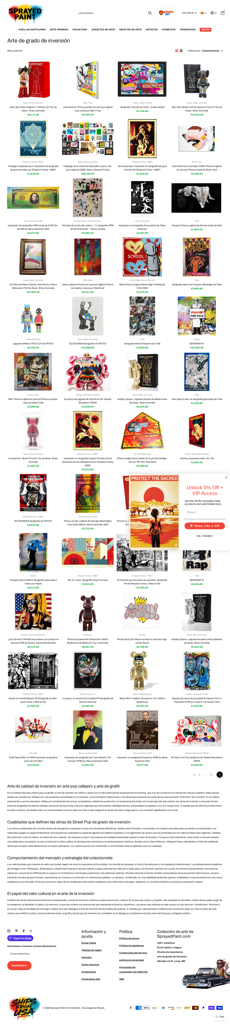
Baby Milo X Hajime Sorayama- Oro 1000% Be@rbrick (142, 700)
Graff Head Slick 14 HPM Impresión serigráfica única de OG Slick (33, 759)
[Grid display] (176, 50)
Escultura (80, 29)
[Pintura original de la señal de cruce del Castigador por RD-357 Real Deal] (142, 430)
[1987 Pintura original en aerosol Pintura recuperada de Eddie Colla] (33, 371)
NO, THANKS (205, 536)
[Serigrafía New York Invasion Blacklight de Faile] (197, 256)
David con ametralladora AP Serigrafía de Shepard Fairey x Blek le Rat (33, 700)
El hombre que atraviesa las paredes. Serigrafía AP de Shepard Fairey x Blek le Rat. (142, 582)
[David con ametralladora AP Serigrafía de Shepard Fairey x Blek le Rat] (33, 670)
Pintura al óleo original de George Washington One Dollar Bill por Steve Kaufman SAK (88, 523)
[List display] (181, 50)
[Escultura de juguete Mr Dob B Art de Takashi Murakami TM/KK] (88, 371)
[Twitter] (31, 931)
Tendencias (188, 29)
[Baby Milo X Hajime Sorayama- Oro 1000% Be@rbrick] (142, 670)
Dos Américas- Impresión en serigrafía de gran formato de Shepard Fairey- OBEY (142, 168)
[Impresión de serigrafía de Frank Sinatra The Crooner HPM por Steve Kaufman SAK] (88, 729)
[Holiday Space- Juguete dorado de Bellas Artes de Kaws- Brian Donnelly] (142, 371)
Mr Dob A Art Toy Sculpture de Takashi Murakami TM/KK (197, 759)
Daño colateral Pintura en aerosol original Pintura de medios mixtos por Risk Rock (87, 286)
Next (220, 775)
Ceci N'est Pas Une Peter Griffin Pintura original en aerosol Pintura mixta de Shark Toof (197, 168)
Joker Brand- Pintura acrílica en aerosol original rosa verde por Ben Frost (88, 109)
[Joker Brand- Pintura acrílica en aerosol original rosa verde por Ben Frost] (88, 79)
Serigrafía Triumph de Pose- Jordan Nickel (142, 107)
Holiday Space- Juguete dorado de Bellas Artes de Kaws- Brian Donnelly (142, 401)
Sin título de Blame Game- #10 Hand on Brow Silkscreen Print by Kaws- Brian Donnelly (33, 286)
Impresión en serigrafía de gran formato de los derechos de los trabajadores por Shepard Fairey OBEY (87, 462)
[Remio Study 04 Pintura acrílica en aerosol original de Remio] (142, 611)
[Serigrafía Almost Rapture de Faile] (142, 316)
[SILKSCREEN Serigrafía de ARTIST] (88, 316)
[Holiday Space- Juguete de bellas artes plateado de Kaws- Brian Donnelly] (197, 611)
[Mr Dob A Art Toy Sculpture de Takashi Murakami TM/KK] (197, 729)
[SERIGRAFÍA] (197, 316)
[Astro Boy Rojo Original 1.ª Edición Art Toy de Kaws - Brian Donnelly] (33, 79)
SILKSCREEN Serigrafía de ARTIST (87, 343)
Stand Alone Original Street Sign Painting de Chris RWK (142, 286)
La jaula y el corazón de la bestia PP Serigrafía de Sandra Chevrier (87, 700)
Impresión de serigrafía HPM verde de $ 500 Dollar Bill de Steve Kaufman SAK (33, 227)
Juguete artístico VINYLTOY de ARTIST (33, 343)
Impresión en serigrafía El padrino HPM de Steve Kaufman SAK (142, 759)
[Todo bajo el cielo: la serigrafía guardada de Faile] (197, 371)
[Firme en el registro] (213, 13)
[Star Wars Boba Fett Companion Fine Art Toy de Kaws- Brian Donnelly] (197, 79)
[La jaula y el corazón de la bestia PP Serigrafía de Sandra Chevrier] (88, 670)
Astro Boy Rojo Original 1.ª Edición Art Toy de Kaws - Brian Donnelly (33, 109)
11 (211, 774)
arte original (59, 29)
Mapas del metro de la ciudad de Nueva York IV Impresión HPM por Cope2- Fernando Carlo (196, 700)
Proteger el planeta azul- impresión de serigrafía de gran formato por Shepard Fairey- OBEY (33, 168)
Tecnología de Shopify (93, 1008)
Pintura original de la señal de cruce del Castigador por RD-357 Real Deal (142, 460)
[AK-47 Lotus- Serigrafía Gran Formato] (88, 552)
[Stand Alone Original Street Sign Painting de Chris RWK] (142, 256)
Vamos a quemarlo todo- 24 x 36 (197, 458)
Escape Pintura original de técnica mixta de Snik (197, 225)
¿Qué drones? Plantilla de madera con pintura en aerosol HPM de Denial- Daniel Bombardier (33, 641)
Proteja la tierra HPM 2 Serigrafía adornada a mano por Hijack (33, 582)
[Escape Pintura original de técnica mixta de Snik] (197, 197)
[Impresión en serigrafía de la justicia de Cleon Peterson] (142, 197)
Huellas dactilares (32, 29)
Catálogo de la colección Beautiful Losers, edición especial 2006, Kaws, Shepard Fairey (87, 168)
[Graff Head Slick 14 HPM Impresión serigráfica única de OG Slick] (33, 729)
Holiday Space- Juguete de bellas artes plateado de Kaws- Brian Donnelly (196, 641)
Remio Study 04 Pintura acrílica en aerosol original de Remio (142, 641)
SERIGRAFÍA (197, 343)
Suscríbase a (19, 965)
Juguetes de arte (103, 29)
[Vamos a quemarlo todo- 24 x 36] (197, 430)
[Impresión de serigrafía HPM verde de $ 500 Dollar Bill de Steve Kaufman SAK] (33, 197)
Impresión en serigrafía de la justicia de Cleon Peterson (142, 227)
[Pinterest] (16, 930)
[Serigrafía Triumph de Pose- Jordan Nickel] (142, 79)
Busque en (150, 13)
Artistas (152, 29)
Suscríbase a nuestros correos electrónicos (31, 946)
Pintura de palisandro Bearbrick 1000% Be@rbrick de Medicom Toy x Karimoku (87, 641)
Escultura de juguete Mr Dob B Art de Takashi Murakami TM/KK (87, 401)
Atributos (169, 29)
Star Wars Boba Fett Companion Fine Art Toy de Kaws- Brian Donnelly (197, 109)
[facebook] (24, 931)
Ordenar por (194, 50)
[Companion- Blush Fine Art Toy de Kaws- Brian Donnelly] (33, 430)
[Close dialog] (226, 477)
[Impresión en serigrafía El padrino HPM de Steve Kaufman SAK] (142, 729)
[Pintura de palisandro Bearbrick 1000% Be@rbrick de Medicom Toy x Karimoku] (88, 611)
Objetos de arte (130, 29)
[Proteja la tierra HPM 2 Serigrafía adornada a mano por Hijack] (33, 552)
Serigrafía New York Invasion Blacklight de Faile (197, 284)
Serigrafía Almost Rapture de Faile (142, 343)
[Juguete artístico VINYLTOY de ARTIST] (33, 316)
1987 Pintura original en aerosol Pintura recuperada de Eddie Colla (33, 401)
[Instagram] (8, 930)
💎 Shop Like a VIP (205, 525)
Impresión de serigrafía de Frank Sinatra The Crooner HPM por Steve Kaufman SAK (87, 759)
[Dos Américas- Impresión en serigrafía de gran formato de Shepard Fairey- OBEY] (142, 138)
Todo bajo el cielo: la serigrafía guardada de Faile (196, 399)
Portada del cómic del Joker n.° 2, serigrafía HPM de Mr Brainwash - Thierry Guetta (87, 227)
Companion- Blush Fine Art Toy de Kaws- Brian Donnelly (33, 460)
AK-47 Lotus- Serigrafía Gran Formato (88, 580)
